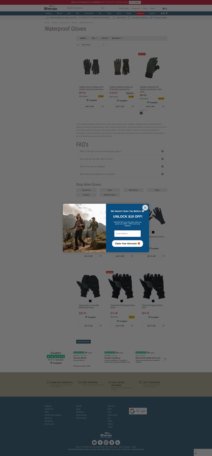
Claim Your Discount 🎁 (127, 243)
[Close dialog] (145, 207)
